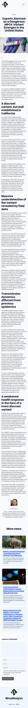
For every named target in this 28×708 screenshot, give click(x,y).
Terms (17, 704)
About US (11, 704)
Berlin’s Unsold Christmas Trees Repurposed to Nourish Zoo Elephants (14, 553)
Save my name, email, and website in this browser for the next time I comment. (15, 672)
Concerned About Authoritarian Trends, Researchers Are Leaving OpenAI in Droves (13, 590)
